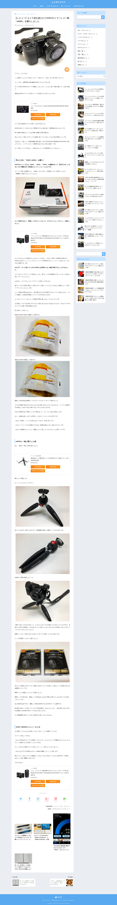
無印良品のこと (83, 58)
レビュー (67, 809)
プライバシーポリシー (69, 900)
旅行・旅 (81, 51)
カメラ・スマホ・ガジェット (62, 806)
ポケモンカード (83, 47)
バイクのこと (83, 40)
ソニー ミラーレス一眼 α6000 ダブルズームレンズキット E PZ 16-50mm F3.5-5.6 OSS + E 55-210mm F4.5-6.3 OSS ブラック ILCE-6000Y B (50, 238)
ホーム (35, 6)
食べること (82, 61)
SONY (55, 809)
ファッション (83, 44)
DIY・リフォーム (65, 6)
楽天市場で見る (53, 114)
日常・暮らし (83, 54)
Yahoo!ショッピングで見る (38, 118)
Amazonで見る (38, 114)
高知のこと (82, 65)
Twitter (42, 6)
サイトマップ (46, 900)
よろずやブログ (59, 2)
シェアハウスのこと (85, 37)
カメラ (61, 809)
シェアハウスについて (52, 6)
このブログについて (78, 6)
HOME (59, 897)
